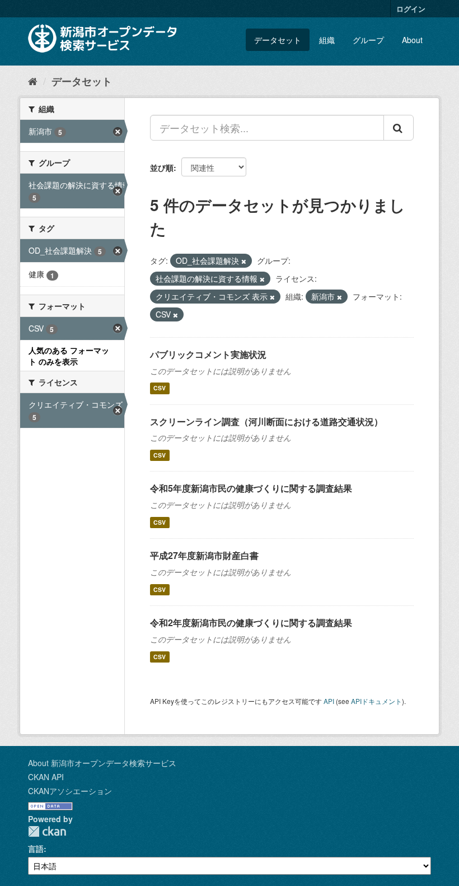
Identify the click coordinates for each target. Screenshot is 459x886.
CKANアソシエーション (70, 790)
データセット (277, 39)
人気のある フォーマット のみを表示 (69, 355)
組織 (327, 39)
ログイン (410, 8)
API (329, 701)
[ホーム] (33, 80)
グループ (368, 39)
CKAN (47, 831)
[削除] (243, 261)
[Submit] (398, 128)
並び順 (162, 167)
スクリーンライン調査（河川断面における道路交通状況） (266, 421)
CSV (159, 388)
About (412, 39)
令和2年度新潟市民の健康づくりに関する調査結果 (251, 622)
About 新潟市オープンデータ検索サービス (102, 762)
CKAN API (46, 776)
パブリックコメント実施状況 (208, 354)
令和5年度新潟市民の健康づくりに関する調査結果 (251, 488)
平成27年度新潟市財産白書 (204, 555)
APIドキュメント (376, 701)
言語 (36, 848)
